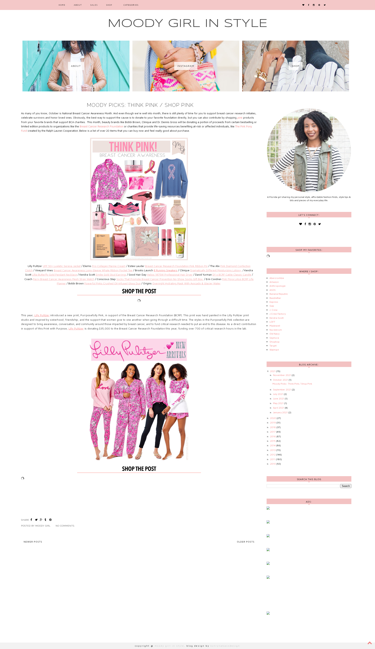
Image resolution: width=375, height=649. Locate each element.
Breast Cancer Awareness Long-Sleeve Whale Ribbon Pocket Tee (93, 270)
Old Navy (274, 333)
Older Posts (245, 541)
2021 (273, 371)
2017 (273, 431)
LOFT (272, 321)
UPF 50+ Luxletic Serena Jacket (62, 266)
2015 (273, 440)
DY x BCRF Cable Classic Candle (231, 274)
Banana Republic (279, 293)
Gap (272, 305)
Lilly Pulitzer (42, 315)
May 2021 (278, 403)
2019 (273, 422)
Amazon (274, 281)
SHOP (109, 5)
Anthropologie (278, 285)
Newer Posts (33, 541)
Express (274, 301)
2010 (273, 463)
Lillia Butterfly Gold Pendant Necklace (54, 274)
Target (273, 345)
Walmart (274, 349)
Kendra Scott (277, 317)
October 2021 (281, 379)
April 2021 (279, 407)
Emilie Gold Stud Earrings (111, 274)
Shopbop (274, 341)
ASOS (273, 289)
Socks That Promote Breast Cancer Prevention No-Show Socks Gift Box (159, 279)
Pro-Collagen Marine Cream (109, 266)
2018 (273, 427)
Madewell (275, 325)
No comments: (66, 526)
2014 (273, 445)
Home (62, 5)
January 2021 (280, 412)
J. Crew (274, 309)
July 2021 (278, 394)
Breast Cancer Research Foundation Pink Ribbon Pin (176, 266)
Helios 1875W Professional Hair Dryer (170, 274)
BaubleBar (275, 297)
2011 (273, 459)
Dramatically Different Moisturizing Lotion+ (216, 270)
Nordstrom (276, 329)
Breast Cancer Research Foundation (101, 126)
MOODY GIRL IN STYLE (188, 23)
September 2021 (282, 389)
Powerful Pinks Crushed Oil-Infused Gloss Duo (112, 283)
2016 (273, 436)
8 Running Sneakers (165, 270)
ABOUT (78, 5)
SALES (94, 5)
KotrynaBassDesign (225, 646)
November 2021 (282, 375)
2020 (273, 418)
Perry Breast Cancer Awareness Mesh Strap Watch (63, 279)
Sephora (274, 337)
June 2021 (279, 398)
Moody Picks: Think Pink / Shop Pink (140, 105)
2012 (273, 454)
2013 (273, 450)
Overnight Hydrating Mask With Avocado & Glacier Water (186, 283)
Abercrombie (277, 278)
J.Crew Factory (278, 313)
